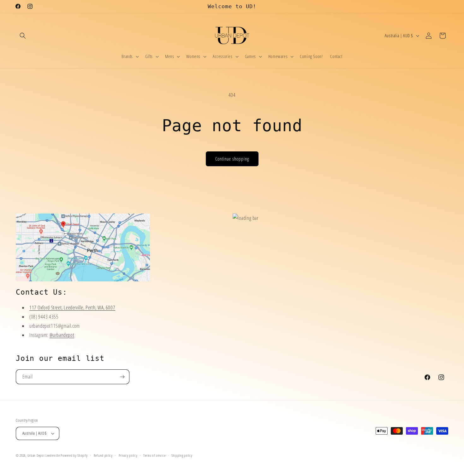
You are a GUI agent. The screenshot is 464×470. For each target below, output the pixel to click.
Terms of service (154, 455)
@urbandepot (62, 335)
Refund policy (103, 455)
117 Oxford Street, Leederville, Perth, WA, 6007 (72, 307)
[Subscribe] (122, 376)
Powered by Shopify (74, 455)
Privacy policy (128, 455)
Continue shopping (232, 159)
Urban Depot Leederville (43, 455)
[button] (23, 36)
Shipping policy (182, 455)
